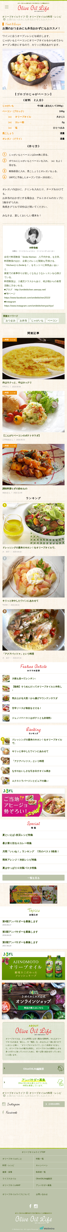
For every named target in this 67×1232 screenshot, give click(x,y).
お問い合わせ (42, 1194)
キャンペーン (42, 1165)
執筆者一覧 (41, 1172)
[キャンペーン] (33, 895)
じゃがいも (37, 320)
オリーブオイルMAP (11, 1185)
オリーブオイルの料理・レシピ (45, 16)
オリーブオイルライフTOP (33, 1152)
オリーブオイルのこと (12, 1159)
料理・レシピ (8, 1165)
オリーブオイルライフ (13, 16)
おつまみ (10, 320)
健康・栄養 (7, 1172)
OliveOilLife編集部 (33, 1068)
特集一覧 (40, 1159)
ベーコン (52, 320)
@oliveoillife (54, 1104)
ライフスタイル (9, 1179)
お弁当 (23, 320)
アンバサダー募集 (44, 1185)
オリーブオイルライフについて (16, 1194)
